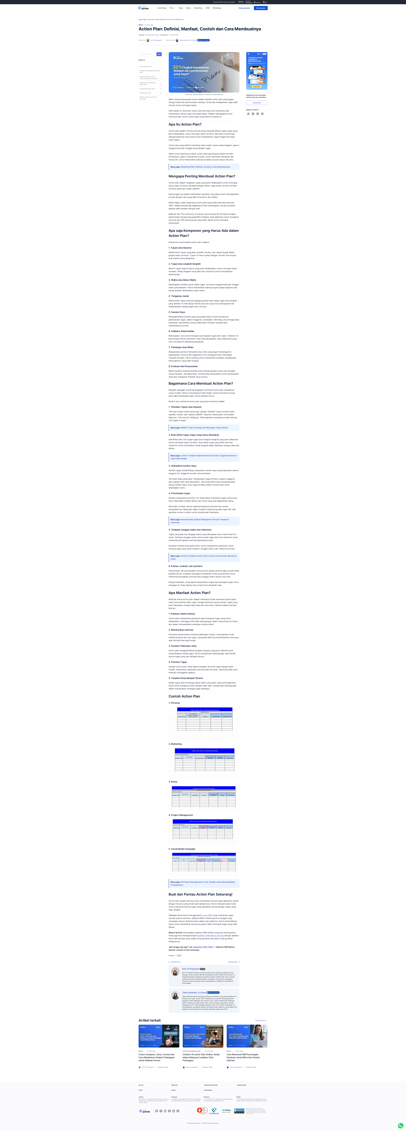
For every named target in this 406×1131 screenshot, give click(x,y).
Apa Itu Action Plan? (146, 66)
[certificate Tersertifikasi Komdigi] (257, 2)
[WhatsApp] (248, 114)
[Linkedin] (258, 114)
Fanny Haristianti (192, 1067)
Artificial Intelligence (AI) (192, 1051)
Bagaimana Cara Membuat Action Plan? (147, 83)
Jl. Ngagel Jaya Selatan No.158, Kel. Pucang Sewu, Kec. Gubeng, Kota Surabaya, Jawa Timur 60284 (186, 1100)
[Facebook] (262, 114)
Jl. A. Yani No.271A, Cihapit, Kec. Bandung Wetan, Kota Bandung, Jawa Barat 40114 (218, 1100)
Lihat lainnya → (261, 1020)
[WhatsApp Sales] (400, 1126)
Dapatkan (203, 947)
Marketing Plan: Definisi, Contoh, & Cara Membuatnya (205, 167)
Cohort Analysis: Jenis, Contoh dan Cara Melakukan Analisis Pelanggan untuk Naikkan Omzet (156, 1057)
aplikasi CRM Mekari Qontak (211, 935)
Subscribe (257, 103)
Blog (144, 19)
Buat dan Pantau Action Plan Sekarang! (148, 98)
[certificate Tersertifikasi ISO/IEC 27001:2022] (265, 2)
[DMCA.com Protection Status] (239, 1111)
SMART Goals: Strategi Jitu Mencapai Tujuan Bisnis (204, 428)
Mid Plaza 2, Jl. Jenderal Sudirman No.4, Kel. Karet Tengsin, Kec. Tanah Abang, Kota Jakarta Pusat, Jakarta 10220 (154, 1100)
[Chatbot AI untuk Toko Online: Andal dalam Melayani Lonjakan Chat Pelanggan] (203, 1036)
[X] (253, 114)
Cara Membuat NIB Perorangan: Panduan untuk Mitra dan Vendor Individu (243, 1057)
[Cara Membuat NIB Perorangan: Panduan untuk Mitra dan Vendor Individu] (247, 1036)
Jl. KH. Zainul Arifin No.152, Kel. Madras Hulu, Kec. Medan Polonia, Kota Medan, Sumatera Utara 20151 (252, 1100)
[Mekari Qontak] (147, 8)
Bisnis (141, 25)
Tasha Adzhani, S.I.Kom (194, 992)
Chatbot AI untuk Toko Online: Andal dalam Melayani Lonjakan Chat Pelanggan (201, 1057)
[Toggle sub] (160, 78)
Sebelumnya (175, 962)
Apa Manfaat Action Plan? (147, 89)
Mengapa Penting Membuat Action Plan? (150, 71)
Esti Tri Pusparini (156, 40)
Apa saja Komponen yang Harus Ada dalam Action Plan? (148, 77)
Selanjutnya (232, 962)
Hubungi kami (244, 8)
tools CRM (207, 915)
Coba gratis (260, 8)
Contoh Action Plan (145, 93)
